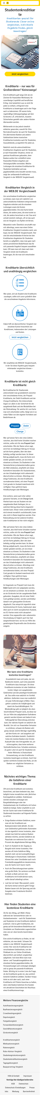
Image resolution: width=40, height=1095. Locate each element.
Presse (31, 1087)
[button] (4, 3)
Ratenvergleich (9, 1047)
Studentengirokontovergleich (14, 1055)
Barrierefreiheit (29, 1091)
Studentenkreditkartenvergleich (15, 1059)
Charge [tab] (20, 431)
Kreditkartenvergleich (11, 1040)
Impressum (27, 1076)
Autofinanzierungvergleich (13, 1005)
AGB (13, 1084)
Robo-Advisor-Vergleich (12, 1051)
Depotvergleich (9, 1017)
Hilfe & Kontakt (13, 1076)
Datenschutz (23, 1084)
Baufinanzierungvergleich (12, 1009)
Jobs (6, 1091)
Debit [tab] (26, 425)
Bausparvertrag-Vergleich (13, 1067)
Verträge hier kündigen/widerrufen (19, 1080)
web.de (7, 3)
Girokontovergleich (10, 1032)
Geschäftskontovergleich (12, 1029)
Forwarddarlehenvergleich (13, 1025)
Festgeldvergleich (10, 1021)
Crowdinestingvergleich (12, 1013)
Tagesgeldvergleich (10, 1063)
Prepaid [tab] (15, 425)
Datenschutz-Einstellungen (15, 1087)
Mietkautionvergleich (11, 1044)
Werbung (15, 1091)
